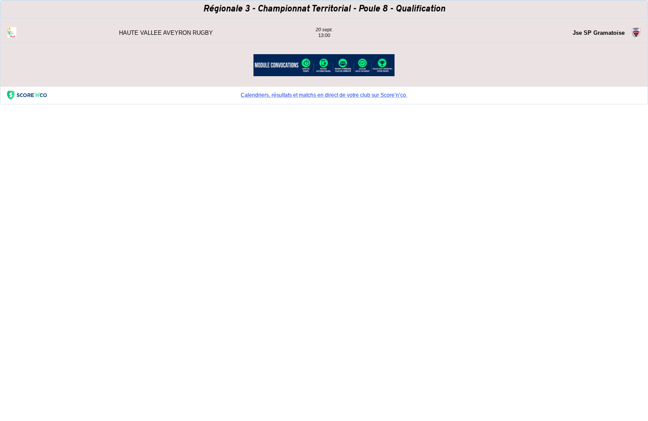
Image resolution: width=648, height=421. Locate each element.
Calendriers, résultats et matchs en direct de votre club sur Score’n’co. (324, 95)
